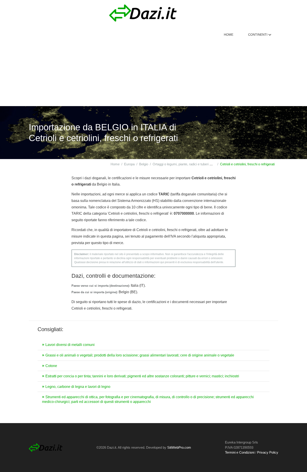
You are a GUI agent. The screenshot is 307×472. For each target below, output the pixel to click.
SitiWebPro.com (179, 447)
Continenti (258, 34)
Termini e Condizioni (239, 452)
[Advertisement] (153, 72)
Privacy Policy (267, 452)
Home (228, 34)
